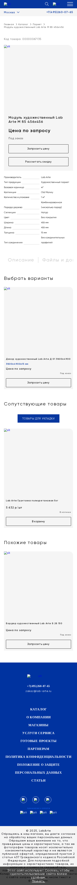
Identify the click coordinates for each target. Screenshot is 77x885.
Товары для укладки (38, 418)
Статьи (38, 780)
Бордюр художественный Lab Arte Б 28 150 (34, 623)
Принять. (38, 881)
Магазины (38, 725)
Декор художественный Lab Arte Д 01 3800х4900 (38, 359)
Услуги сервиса (38, 733)
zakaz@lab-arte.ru (38, 691)
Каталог (38, 709)
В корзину (38, 521)
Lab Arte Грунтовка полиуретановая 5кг (32, 500)
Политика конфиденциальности (38, 756)
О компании (38, 717)
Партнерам (38, 749)
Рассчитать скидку (38, 161)
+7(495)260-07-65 (59, 12)
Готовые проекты (39, 741)
